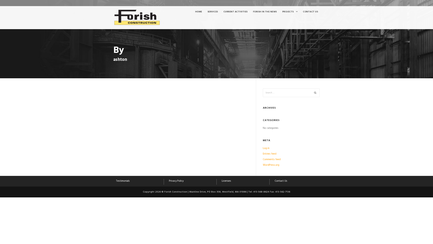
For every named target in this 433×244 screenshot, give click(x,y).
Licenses (226, 181)
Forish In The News (265, 12)
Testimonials (123, 181)
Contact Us (310, 12)
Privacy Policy (176, 181)
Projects (288, 12)
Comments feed (272, 159)
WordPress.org (271, 165)
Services (213, 12)
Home (198, 12)
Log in (266, 148)
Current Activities (235, 12)
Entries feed (269, 154)
